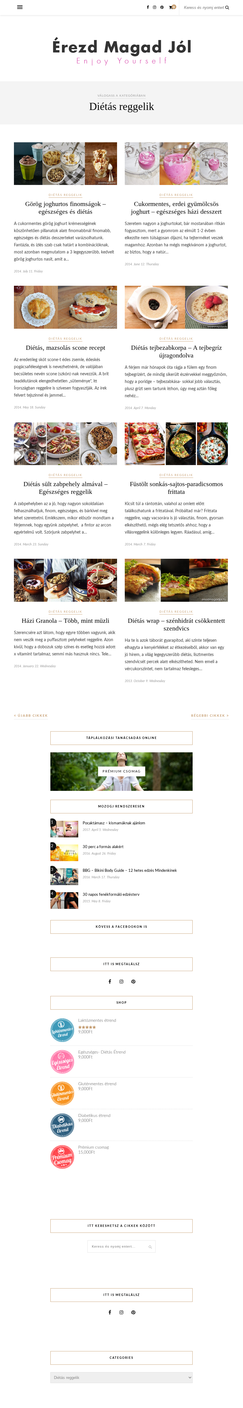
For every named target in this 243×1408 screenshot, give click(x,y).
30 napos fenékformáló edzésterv (111, 895)
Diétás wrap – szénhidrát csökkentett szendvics (176, 624)
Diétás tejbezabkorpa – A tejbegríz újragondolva (176, 351)
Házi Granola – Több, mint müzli (65, 620)
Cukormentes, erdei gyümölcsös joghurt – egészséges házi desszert (176, 207)
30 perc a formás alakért (103, 847)
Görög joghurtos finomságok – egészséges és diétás (65, 207)
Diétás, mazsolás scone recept (65, 347)
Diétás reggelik (65, 195)
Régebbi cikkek (209, 715)
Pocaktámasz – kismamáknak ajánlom (114, 823)
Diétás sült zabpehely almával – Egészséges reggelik (65, 487)
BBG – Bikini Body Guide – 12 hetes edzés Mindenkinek (130, 871)
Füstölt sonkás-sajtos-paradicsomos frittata (176, 487)
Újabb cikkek (32, 715)
